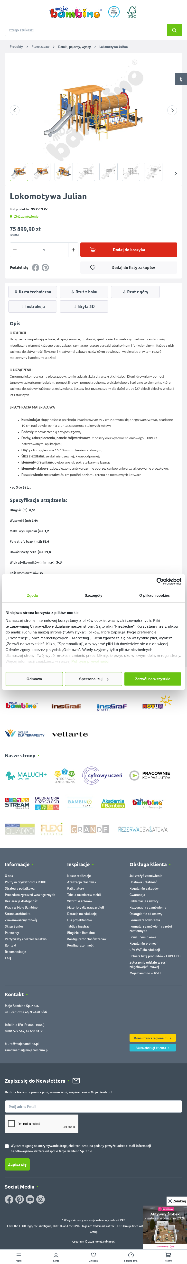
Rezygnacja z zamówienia (148, 907)
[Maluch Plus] (26, 775)
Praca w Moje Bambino (21, 907)
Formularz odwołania (145, 920)
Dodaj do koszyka (129, 249)
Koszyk (168, 1260)
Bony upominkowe (143, 937)
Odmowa (34, 679)
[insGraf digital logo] (115, 704)
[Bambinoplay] (80, 803)
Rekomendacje (15, 952)
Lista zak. (93, 1260)
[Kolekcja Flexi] (51, 829)
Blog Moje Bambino (81, 933)
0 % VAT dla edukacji (145, 950)
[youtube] (30, 1199)
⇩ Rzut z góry (135, 292)
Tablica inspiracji (79, 926)
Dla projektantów (79, 920)
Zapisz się (17, 1164)
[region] (93, 119)
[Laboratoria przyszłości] (47, 803)
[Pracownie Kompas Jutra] (149, 775)
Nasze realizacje (79, 876)
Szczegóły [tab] (94, 595)
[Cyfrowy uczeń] (102, 775)
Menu (18, 1260)
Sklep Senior (14, 926)
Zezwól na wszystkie (152, 679)
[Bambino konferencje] (148, 803)
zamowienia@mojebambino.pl (26, 1050)
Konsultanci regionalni (151, 1038)
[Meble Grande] (90, 829)
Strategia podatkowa (20, 888)
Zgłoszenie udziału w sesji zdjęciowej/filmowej (149, 964)
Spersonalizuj (91, 679)
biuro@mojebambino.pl (22, 1044)
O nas (9, 876)
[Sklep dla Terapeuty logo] (25, 732)
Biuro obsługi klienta (151, 1048)
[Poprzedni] (14, 110)
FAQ (8, 958)
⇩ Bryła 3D (84, 306)
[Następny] (172, 110)
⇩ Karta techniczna (32, 292)
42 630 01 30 (34, 1031)
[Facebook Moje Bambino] (9, 1199)
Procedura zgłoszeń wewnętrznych (30, 895)
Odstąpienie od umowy (146, 914)
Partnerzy (12, 933)
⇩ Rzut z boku (84, 292)
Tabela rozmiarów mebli (84, 895)
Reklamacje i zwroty (144, 901)
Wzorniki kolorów (79, 901)
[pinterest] (19, 1199)
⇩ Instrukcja (33, 306)
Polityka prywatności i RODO (25, 882)
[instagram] (40, 1199)
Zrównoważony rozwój (21, 920)
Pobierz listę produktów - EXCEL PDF (156, 956)
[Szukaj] (174, 30)
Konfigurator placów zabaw (86, 939)
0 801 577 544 (14, 1031)
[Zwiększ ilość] (73, 249)
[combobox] (93, 30)
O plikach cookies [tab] (154, 595)
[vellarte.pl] (70, 732)
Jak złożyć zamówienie (146, 876)
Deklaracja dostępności (21, 901)
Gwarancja (137, 895)
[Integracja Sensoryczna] (64, 775)
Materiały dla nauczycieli (85, 907)
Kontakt (10, 945)
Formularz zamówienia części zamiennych (151, 928)
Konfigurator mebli (80, 945)
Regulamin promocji (144, 943)
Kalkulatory (75, 888)
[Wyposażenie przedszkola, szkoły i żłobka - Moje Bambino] (75, 12)
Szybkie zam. (131, 1260)
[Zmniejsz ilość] (15, 249)
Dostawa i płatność (143, 882)
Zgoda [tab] (32, 595)
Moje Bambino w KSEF (145, 973)
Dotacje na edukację (82, 914)
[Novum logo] (160, 704)
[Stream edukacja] (17, 803)
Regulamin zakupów (144, 888)
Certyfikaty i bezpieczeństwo (26, 939)
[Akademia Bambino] (113, 803)
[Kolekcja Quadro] (20, 829)
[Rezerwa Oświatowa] (143, 829)
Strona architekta (17, 914)
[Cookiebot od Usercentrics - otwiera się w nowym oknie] (160, 581)
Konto (56, 1260)
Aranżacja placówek (81, 882)
